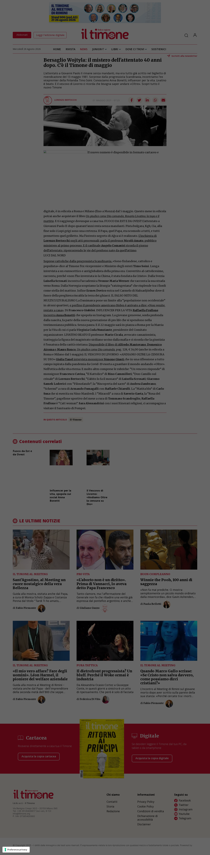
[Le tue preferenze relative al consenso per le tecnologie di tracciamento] (16, 850)
